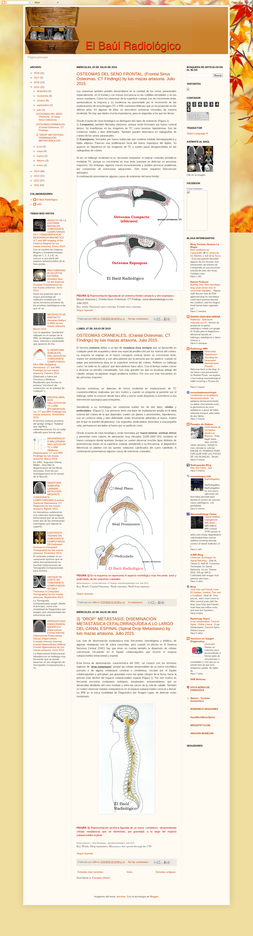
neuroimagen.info (200, 476)
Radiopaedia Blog (200, 465)
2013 (37, 175)
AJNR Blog (196, 554)
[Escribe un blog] (158, 319)
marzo (40, 156)
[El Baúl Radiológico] (197, 229)
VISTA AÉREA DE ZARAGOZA (200, 688)
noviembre (43, 95)
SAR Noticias (198, 679)
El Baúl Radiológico (47, 199)
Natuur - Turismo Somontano (200, 699)
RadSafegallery (212, 479)
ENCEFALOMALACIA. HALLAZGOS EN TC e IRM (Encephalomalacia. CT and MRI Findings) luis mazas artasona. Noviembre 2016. (49, 407)
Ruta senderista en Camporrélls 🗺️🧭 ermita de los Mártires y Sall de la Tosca (205, 253)
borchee (121, 896)
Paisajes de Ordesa (201, 424)
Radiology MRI (199, 348)
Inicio (129, 872)
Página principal (38, 57)
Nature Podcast (199, 281)
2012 (37, 180)
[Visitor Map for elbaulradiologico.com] (188, 89)
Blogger (154, 896)
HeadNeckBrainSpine (202, 717)
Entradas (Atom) (101, 877)
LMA (39, 204)
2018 (37, 73)
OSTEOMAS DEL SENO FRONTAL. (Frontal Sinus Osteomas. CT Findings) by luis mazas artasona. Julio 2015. (126, 79)
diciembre (42, 91)
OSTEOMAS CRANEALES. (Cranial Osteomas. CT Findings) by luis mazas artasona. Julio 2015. (124, 337)
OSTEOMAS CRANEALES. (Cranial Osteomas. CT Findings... (50, 127)
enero (40, 165)
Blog (193, 586)
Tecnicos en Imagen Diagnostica (202, 640)
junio (40, 146)
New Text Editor (198, 468)
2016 (37, 82)
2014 (37, 171)
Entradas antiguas (166, 872)
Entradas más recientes (90, 872)
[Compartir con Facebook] (165, 319)
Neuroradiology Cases (203, 514)
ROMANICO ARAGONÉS (204, 709)
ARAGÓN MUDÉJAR (202, 733)
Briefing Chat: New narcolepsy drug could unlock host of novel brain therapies (205, 287)
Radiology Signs (200, 618)
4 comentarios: (136, 602)
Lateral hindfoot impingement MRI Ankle (212, 520)
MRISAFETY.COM (200, 725)
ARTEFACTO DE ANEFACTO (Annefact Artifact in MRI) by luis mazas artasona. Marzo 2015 (49, 321)
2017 (37, 77)
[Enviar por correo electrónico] (155, 319)
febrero (41, 160)
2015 (37, 87)
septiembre (43, 105)
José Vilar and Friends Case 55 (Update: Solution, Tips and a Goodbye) (205, 592)
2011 (37, 185)
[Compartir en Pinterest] (168, 319)
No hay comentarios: (139, 319)
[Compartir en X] (162, 319)
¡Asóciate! (210, 644)
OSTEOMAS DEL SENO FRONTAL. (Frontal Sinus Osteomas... (49, 116)
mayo (40, 151)
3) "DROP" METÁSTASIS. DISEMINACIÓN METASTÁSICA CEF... (50, 137)
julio (39, 110)
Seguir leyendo (85, 310)
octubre (41, 100)
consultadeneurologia (203, 392)
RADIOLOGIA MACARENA (205, 316)
